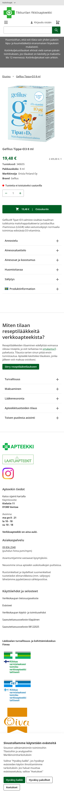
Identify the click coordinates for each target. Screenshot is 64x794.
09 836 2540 (9, 547)
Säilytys (10, 279)
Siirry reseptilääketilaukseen (21, 366)
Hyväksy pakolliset (39, 780)
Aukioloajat (7, 2)
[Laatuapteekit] (32, 459)
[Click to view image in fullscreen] (32, 113)
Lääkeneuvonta (14, 398)
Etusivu (6, 76)
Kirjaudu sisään (42, 22)
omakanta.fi (49, 349)
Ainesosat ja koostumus (20, 260)
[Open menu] (6, 22)
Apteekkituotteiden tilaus (21, 408)
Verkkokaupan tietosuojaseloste (20, 598)
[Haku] (56, 30)
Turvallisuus (12, 379)
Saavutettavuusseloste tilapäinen (21, 619)
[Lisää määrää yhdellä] (20, 193)
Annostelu (11, 240)
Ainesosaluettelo (15, 250)
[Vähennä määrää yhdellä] (6, 193)
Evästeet (7, 605)
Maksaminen (13, 389)
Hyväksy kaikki (14, 780)
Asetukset (11, 787)
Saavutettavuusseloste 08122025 (20, 626)
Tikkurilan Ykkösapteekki (34, 13)
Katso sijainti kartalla (14, 496)
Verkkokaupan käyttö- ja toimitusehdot (24, 612)
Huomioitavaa (14, 269)
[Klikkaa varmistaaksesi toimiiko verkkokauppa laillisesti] (32, 662)
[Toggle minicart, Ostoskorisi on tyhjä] (57, 22)
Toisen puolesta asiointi (20, 417)
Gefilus (15, 178)
